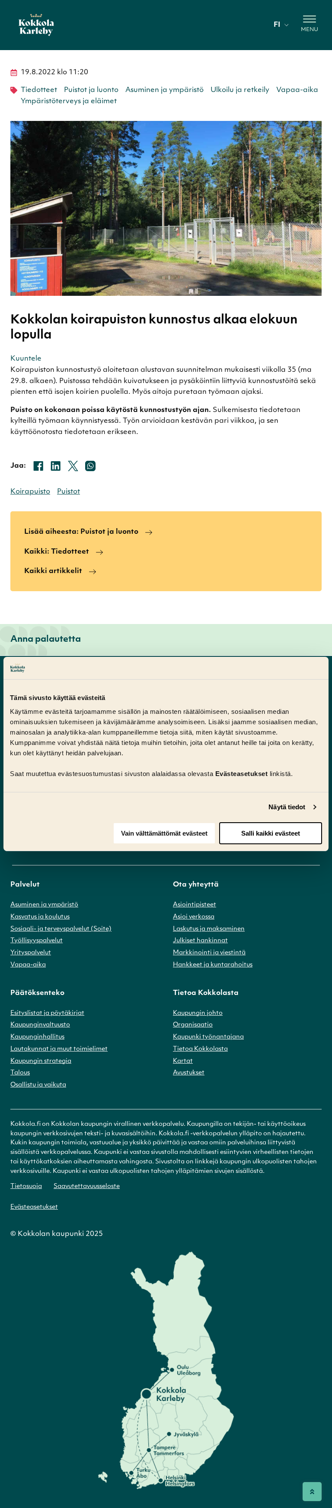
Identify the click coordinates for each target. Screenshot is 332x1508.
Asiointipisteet (194, 905)
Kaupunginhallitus (37, 1037)
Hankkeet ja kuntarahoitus (212, 965)
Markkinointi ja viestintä (209, 953)
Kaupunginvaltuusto (40, 1025)
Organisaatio (193, 1025)
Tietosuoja (26, 1186)
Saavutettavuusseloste (87, 1186)
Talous (20, 1073)
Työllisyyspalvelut (36, 941)
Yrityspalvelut (30, 953)
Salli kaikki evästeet (270, 833)
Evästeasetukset (34, 1207)
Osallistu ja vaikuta (38, 1085)
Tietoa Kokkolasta (200, 1049)
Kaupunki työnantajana (208, 1037)
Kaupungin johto (198, 1013)
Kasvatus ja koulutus (40, 917)
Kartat (183, 1061)
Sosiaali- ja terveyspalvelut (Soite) (61, 929)
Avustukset (188, 1073)
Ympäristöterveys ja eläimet (69, 101)
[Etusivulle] (36, 25)
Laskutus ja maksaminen (209, 929)
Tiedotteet (39, 90)
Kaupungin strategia (40, 1061)
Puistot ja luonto (91, 90)
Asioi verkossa (193, 917)
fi (277, 25)
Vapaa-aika (297, 90)
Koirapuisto (30, 491)
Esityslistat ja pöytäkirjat (47, 1013)
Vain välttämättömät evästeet (164, 833)
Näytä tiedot (286, 807)
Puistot (68, 491)
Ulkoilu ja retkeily (240, 90)
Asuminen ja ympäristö (164, 90)
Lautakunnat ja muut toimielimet (59, 1049)
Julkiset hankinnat (200, 941)
